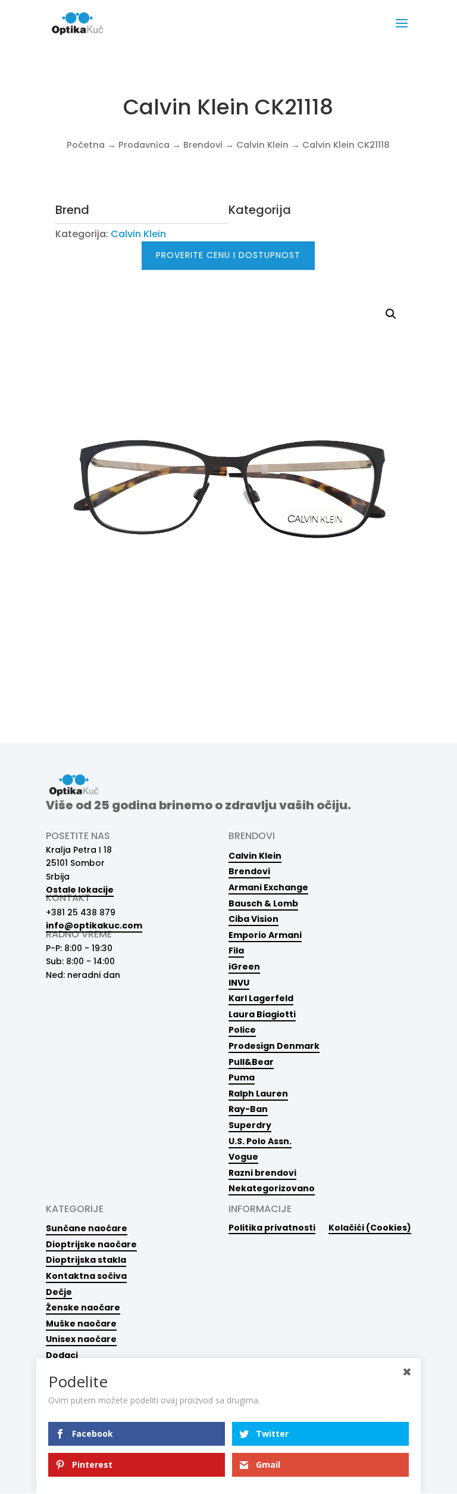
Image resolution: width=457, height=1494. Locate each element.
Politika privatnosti (271, 1227)
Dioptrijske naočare (91, 1244)
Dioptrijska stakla (86, 1260)
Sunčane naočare (86, 1228)
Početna (86, 145)
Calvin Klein (262, 145)
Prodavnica (144, 145)
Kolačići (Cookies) (369, 1227)
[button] (391, 314)
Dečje (59, 1292)
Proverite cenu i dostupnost (228, 255)
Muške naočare (81, 1324)
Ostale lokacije (80, 890)
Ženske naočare (83, 1307)
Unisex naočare (81, 1339)
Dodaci (62, 1355)
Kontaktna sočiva (86, 1276)
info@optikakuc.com (94, 925)
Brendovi (203, 145)
